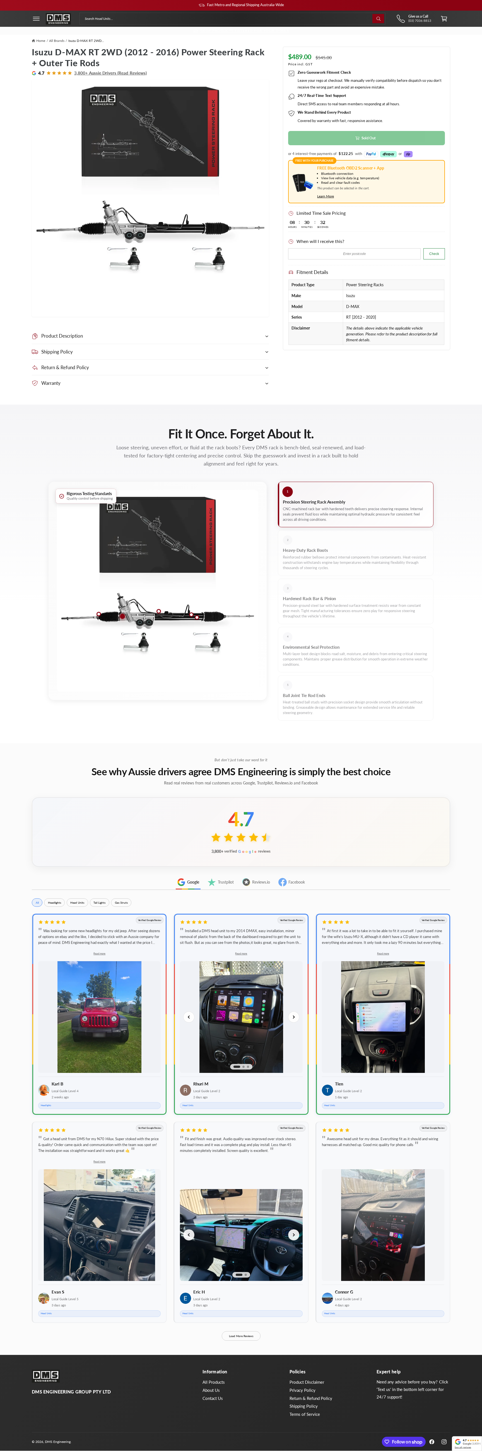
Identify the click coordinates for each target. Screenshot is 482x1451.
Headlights (54, 902)
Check (434, 254)
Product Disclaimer (307, 1382)
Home (40, 40)
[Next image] (293, 1017)
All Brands (56, 40)
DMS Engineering (58, 1441)
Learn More (325, 196)
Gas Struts (121, 902)
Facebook (296, 882)
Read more (99, 953)
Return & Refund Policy (311, 1398)
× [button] (453, 1438)
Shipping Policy (304, 1406)
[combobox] (232, 19)
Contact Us (213, 1398)
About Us (211, 1390)
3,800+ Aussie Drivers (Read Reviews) (110, 73)
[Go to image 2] (243, 1067)
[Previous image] (188, 1017)
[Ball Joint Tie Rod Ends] (191, 614)
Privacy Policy (302, 1390)
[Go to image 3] (248, 1067)
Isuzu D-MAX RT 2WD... (86, 40)
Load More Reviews (241, 1336)
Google (193, 882)
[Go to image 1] (236, 1067)
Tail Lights (99, 902)
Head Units (77, 902)
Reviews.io (261, 882)
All (37, 902)
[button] (36, 18)
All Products (214, 1382)
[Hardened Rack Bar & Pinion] (159, 611)
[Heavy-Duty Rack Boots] (99, 614)
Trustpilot (226, 882)
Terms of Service (305, 1414)
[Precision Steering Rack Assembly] (122, 616)
